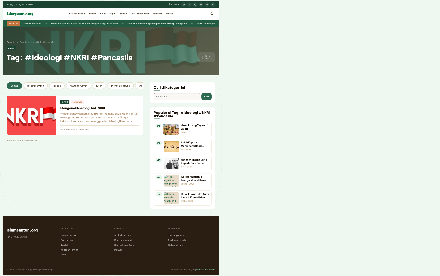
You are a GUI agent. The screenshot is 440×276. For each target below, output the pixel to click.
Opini (113, 13)
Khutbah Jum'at (78, 85)
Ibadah (92, 13)
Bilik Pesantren (77, 13)
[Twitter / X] (189, 4)
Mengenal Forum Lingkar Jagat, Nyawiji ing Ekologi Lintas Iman (76, 23)
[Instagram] (195, 4)
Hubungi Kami (175, 244)
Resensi (157, 13)
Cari (206, 96)
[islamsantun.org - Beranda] (20, 14)
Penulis (169, 13)
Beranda (11, 42)
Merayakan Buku (120, 85)
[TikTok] (213, 4)
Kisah (103, 13)
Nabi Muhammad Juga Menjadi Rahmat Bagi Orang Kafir (149, 23)
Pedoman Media (177, 240)
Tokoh (123, 13)
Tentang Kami (176, 235)
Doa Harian (66, 240)
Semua (14, 85)
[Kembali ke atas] (431, 271)
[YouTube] (201, 4)
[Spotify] (207, 4)
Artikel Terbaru (122, 235)
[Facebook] (183, 4)
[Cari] (212, 14)
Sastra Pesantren (140, 13)
